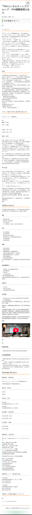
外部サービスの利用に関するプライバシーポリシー (18, 508)
